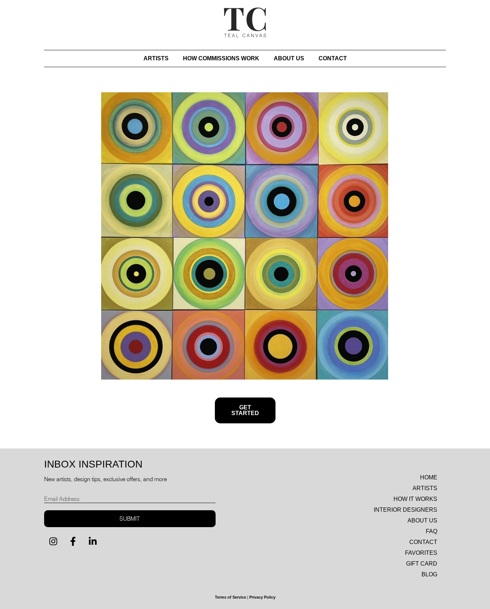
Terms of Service (230, 597)
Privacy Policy (262, 597)
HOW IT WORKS (415, 499)
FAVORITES (421, 553)
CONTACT (333, 58)
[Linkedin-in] (93, 541)
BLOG (429, 574)
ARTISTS (156, 58)
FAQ (431, 531)
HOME (428, 477)
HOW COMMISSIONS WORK (221, 58)
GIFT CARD (421, 564)
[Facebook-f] (73, 541)
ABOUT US (289, 58)
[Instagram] (53, 541)
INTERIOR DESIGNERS (405, 510)
